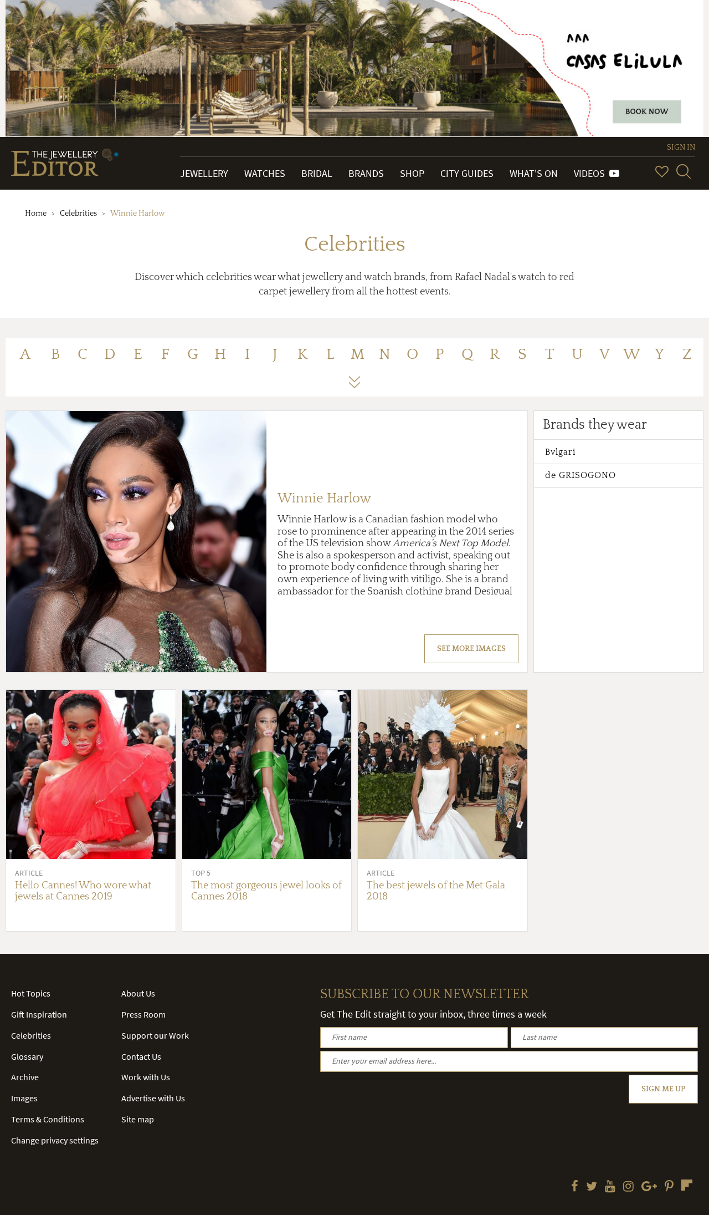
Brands (366, 173)
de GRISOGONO (580, 475)
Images (24, 1098)
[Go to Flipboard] (686, 1185)
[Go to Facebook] (574, 1187)
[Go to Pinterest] (669, 1187)
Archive (25, 1076)
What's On (534, 173)
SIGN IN (681, 147)
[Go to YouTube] (610, 1187)
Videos (591, 173)
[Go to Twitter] (591, 1187)
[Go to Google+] (649, 1187)
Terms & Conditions (47, 1119)
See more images (471, 648)
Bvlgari (560, 452)
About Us (138, 993)
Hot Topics (30, 993)
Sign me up (663, 1089)
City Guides (467, 173)
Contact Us (141, 1056)
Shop (412, 173)
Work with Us (145, 1076)
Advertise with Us (153, 1098)
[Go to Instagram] (628, 1187)
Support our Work (155, 1035)
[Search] (683, 171)
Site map (137, 1119)
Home (36, 213)
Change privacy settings (55, 1140)
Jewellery (204, 173)
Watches (264, 173)
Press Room (143, 1014)
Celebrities (78, 213)
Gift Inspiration (39, 1014)
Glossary (27, 1056)
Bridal (316, 173)
